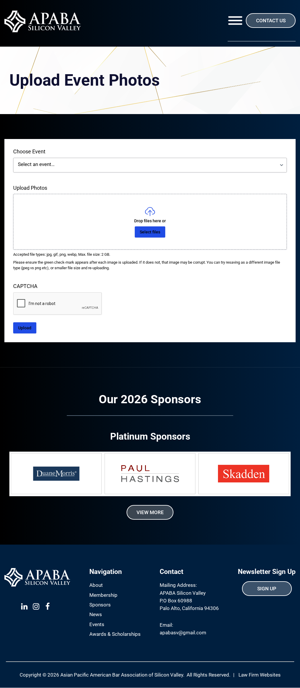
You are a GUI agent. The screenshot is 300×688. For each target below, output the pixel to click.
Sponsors (100, 605)
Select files (150, 232)
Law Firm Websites (259, 675)
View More (150, 512)
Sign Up (266, 589)
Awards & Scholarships (115, 634)
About (96, 585)
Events (96, 624)
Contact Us (271, 20)
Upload (24, 328)
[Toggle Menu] (235, 20)
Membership (103, 595)
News (95, 614)
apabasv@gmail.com (183, 633)
